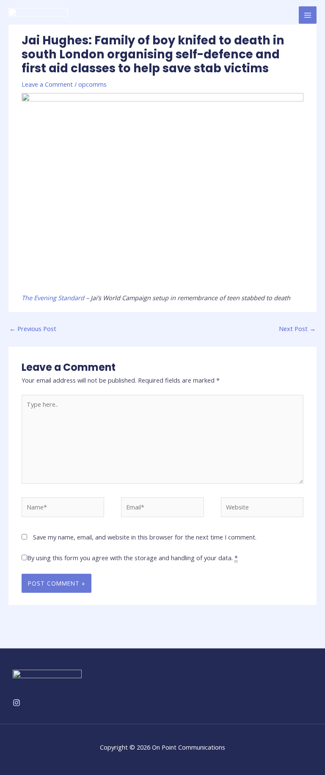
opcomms (92, 84)
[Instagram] (16, 703)
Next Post (297, 328)
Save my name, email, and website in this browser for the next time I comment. (144, 537)
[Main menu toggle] (308, 15)
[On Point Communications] (38, 15)
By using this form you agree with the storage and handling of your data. (132, 557)
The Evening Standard (54, 297)
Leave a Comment (47, 84)
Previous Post (32, 328)
